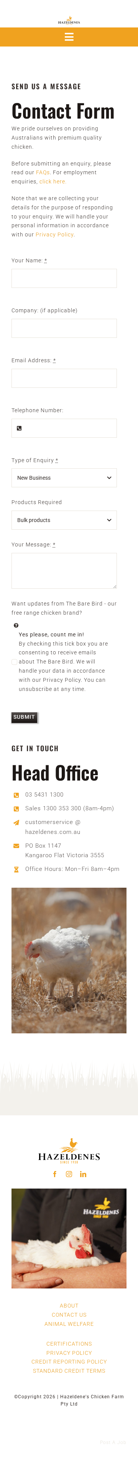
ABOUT (69, 1306)
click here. (53, 181)
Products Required (37, 502)
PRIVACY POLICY (69, 1353)
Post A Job (113, 1442)
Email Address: (34, 360)
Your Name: (29, 260)
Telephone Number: (38, 410)
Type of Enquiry (35, 460)
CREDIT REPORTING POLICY (69, 1362)
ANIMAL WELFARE (69, 1324)
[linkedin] (83, 1174)
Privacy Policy (55, 234)
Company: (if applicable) (45, 310)
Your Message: (34, 544)
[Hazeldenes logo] (69, 16)
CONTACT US (69, 1315)
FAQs (43, 172)
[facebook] (55, 1174)
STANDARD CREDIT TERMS (69, 1371)
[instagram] (69, 1174)
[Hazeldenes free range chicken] (69, 1133)
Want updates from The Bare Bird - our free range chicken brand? (64, 608)
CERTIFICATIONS (69, 1344)
